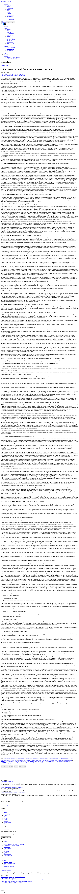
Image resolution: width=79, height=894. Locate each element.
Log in (2, 808)
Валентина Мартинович (7, 75)
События (9, 11)
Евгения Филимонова (20, 75)
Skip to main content (6, 1)
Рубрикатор (10, 8)
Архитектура (10, 37)
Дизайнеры (10, 50)
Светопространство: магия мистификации (12, 787)
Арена (7, 760)
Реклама (6, 56)
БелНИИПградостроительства (9, 763)
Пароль (3, 803)
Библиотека (29, 763)
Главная (6, 4)
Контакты (6, 54)
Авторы (6, 46)
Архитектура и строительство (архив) (14, 844)
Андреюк (3, 760)
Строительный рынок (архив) (11, 845)
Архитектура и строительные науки (13, 842)
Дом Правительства (64, 758)
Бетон (41, 758)
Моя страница (10, 19)
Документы (10, 42)
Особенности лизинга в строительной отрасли (13, 792)
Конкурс (32, 761)
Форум (5, 53)
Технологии (36, 758)
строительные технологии (25, 758)
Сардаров (20, 760)
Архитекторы (10, 49)
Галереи (9, 13)
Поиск (8, 6)
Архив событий (8, 855)
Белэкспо (23, 763)
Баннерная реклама (12, 58)
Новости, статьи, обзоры (13, 57)
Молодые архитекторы (48, 760)
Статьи (5, 28)
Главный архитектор (36, 760)
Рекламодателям (11, 17)
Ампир (71, 758)
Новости (9, 9)
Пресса (8, 36)
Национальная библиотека (40, 763)
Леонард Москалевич (6, 870)
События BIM (7, 819)
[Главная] (3, 22)
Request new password (9, 805)
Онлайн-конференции (9, 863)
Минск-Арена (13, 760)
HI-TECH (9, 40)
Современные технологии (11, 758)
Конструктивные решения (7, 761)
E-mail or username (6, 801)
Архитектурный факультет (22, 761)
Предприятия (10, 43)
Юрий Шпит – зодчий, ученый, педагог (11, 882)
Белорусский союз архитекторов (43, 761)
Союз (18, 763)
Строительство (11, 39)
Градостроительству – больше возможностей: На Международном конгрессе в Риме (23, 879)
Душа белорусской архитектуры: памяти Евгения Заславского (17, 881)
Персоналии (10, 16)
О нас (5, 860)
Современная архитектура (62, 760)
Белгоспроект (67, 761)
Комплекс (45, 758)
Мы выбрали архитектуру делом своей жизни (13, 877)
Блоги (8, 12)
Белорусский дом (53, 758)
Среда (70, 760)
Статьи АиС (7, 847)
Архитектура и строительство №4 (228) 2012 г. (13, 74)
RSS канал (6, 829)
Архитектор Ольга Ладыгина (8, 878)
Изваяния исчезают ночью (8, 781)
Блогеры (9, 51)
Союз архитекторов (57, 761)
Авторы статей (11, 47)
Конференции (10, 15)
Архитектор (27, 760)
